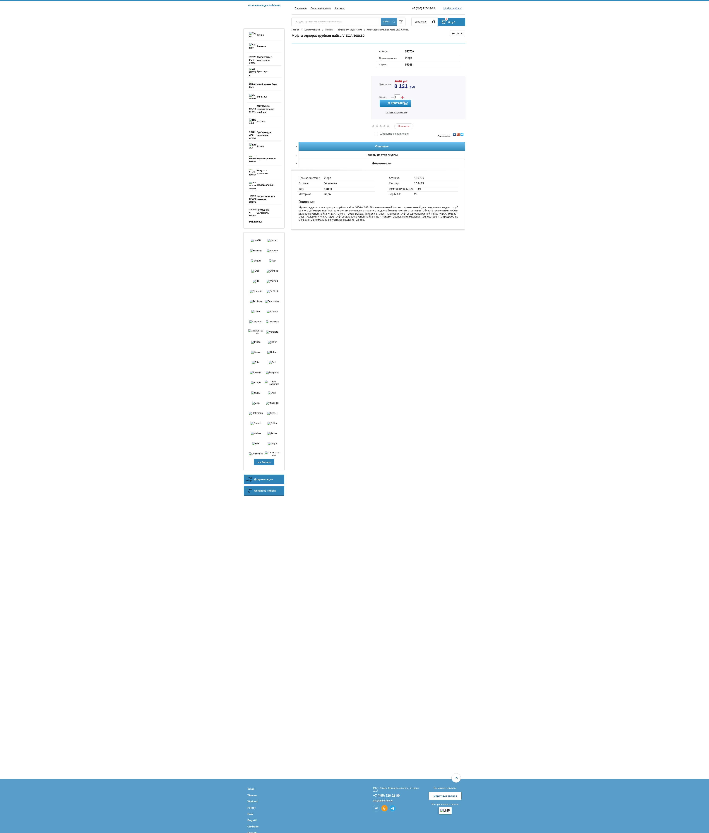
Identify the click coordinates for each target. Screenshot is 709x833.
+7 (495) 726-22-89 (423, 8)
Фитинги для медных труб (350, 30)
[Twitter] (462, 134)
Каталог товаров (312, 30)
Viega (408, 57)
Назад (459, 33)
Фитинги (329, 30)
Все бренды (264, 462)
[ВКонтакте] (454, 134)
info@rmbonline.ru (452, 8)
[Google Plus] (458, 134)
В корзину (396, 103)
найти (386, 21)
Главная (295, 30)
